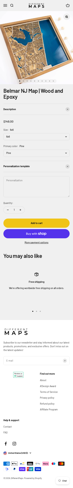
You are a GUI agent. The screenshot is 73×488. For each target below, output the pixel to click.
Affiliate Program (49, 409)
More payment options (36, 242)
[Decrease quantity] (8, 209)
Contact (7, 426)
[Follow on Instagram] (14, 443)
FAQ (5, 432)
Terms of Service (49, 391)
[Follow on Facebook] (5, 443)
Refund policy (47, 403)
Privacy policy (47, 397)
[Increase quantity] (20, 209)
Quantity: (8, 203)
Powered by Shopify (33, 478)
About (43, 380)
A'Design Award (48, 386)
